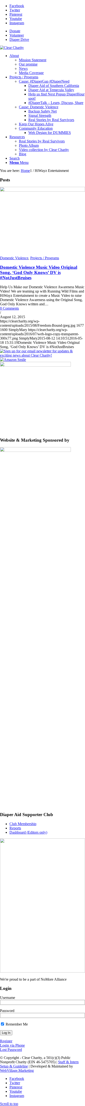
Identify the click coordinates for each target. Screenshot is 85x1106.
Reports (15, 828)
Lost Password (11, 1050)
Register (6, 1041)
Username (7, 998)
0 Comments (9, 308)
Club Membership (22, 824)
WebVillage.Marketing (17, 1070)
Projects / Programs (44, 258)
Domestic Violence (14, 258)
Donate (14, 31)
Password (7, 1011)
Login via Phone (12, 1045)
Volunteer (16, 35)
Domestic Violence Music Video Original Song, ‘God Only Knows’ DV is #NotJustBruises (38, 272)
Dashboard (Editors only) (28, 832)
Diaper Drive (19, 40)
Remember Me (16, 1024)
